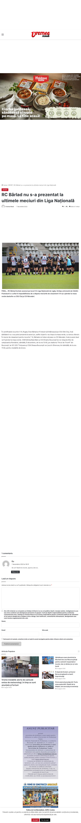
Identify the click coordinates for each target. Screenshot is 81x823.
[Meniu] (3, 35)
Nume (4, 621)
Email (3, 630)
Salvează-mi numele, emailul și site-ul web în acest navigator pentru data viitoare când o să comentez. (38, 639)
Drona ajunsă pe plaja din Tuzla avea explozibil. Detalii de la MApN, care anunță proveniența (66, 684)
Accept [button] (35, 820)
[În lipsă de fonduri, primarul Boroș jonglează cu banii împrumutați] (48, 675)
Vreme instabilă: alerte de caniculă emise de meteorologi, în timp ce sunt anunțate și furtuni (19, 682)
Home (5, 185)
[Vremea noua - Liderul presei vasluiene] (40, 34)
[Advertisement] (40, 15)
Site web (45, 630)
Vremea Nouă (9, 206)
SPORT (10, 185)
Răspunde (15, 572)
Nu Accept (45, 820)
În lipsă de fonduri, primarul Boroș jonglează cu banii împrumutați (65, 674)
